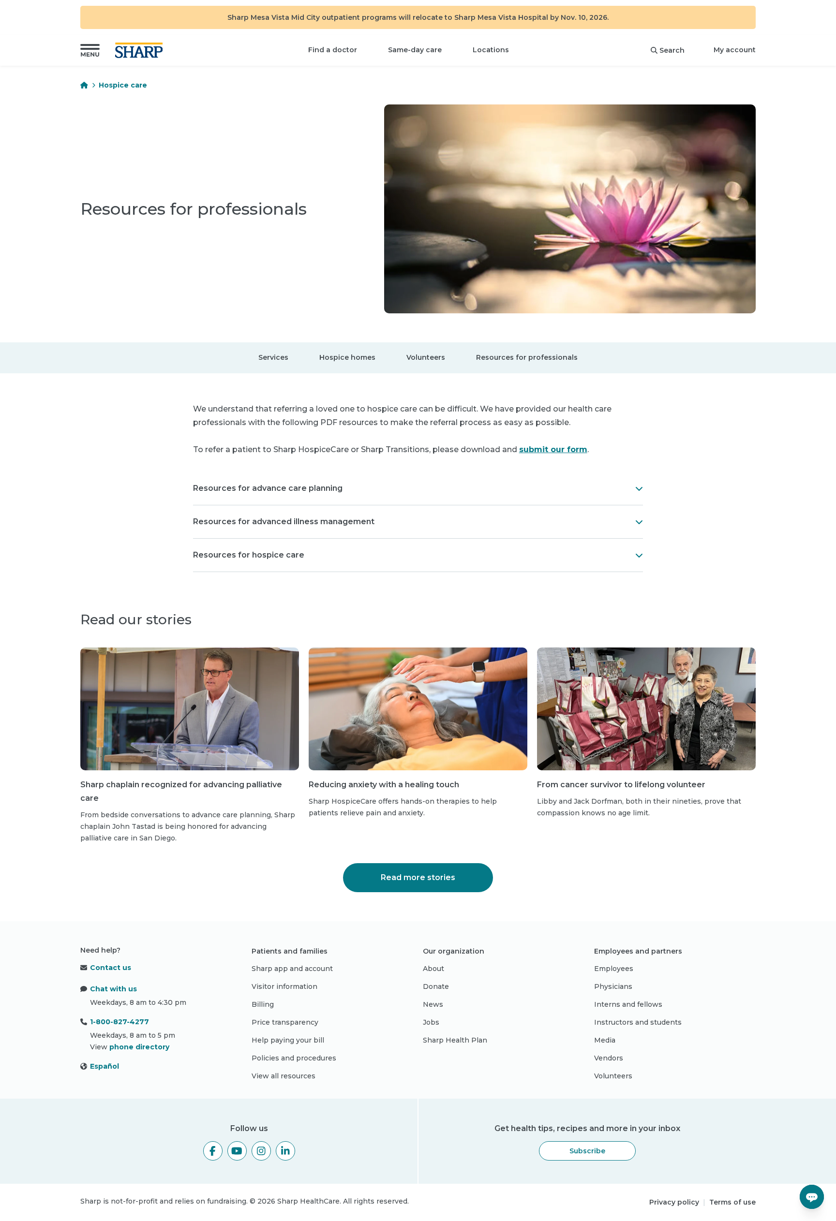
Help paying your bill (288, 1040)
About (433, 968)
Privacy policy (674, 1202)
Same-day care (415, 49)
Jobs (431, 1022)
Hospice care (123, 85)
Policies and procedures (294, 1058)
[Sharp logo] (140, 50)
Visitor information (284, 986)
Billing (263, 1004)
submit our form (553, 449)
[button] (90, 50)
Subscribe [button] (587, 1151)
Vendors (608, 1058)
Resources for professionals (527, 357)
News (433, 1004)
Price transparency (285, 1022)
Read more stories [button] (418, 877)
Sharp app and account (292, 968)
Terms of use (732, 1202)
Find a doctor (332, 49)
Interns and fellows (628, 1004)
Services (273, 357)
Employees (613, 968)
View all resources (283, 1076)
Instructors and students (638, 1022)
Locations (491, 49)
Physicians (613, 986)
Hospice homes (347, 357)
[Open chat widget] (812, 1197)
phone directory (139, 1047)
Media (604, 1040)
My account (735, 49)
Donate (436, 986)
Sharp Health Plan (455, 1040)
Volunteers (425, 357)
